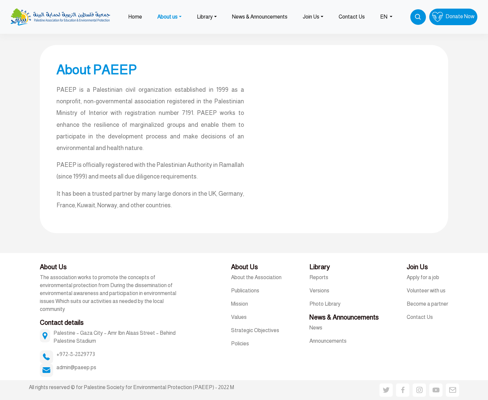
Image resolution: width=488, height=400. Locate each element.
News (315, 327)
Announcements (328, 341)
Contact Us (352, 17)
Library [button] (205, 17)
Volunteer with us (426, 290)
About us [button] (167, 17)
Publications (245, 290)
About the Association (256, 277)
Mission (239, 304)
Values (239, 317)
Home (135, 17)
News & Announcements (259, 17)
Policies (240, 343)
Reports (318, 277)
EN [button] (384, 17)
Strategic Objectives (255, 330)
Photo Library (325, 304)
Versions (319, 290)
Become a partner (427, 304)
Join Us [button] (311, 17)
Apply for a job (423, 277)
